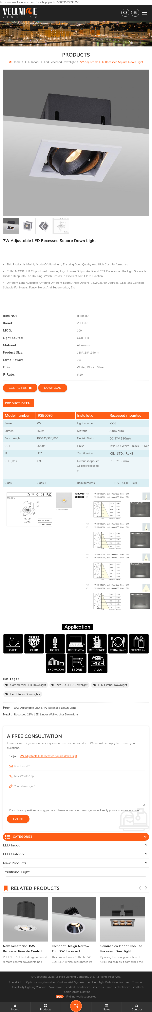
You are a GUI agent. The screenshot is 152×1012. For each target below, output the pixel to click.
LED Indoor (32, 62)
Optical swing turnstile (40, 982)
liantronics (83, 987)
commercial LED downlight (28, 685)
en (135, 12)
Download (52, 387)
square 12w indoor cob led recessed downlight (121, 948)
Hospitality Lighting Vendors (28, 987)
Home (17, 62)
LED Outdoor (14, 854)
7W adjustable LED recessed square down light (48, 756)
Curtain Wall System (70, 982)
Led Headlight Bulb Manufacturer (108, 982)
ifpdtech (138, 987)
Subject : (43, 756)
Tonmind (137, 982)
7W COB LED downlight (71, 685)
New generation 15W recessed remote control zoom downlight (22, 949)
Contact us (18, 387)
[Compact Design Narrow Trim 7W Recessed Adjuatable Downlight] (74, 919)
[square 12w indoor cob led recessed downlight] (122, 919)
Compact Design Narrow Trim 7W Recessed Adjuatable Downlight (70, 949)
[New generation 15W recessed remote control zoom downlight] (25, 919)
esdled (70, 987)
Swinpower (56, 987)
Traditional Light (16, 872)
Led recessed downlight (60, 62)
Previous (140, 888)
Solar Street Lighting (77, 992)
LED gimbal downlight (112, 685)
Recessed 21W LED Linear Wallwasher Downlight (46, 714)
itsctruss (98, 987)
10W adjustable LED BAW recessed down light (44, 707)
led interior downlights (25, 694)
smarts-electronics (118, 987)
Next (146, 888)
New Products (14, 863)
